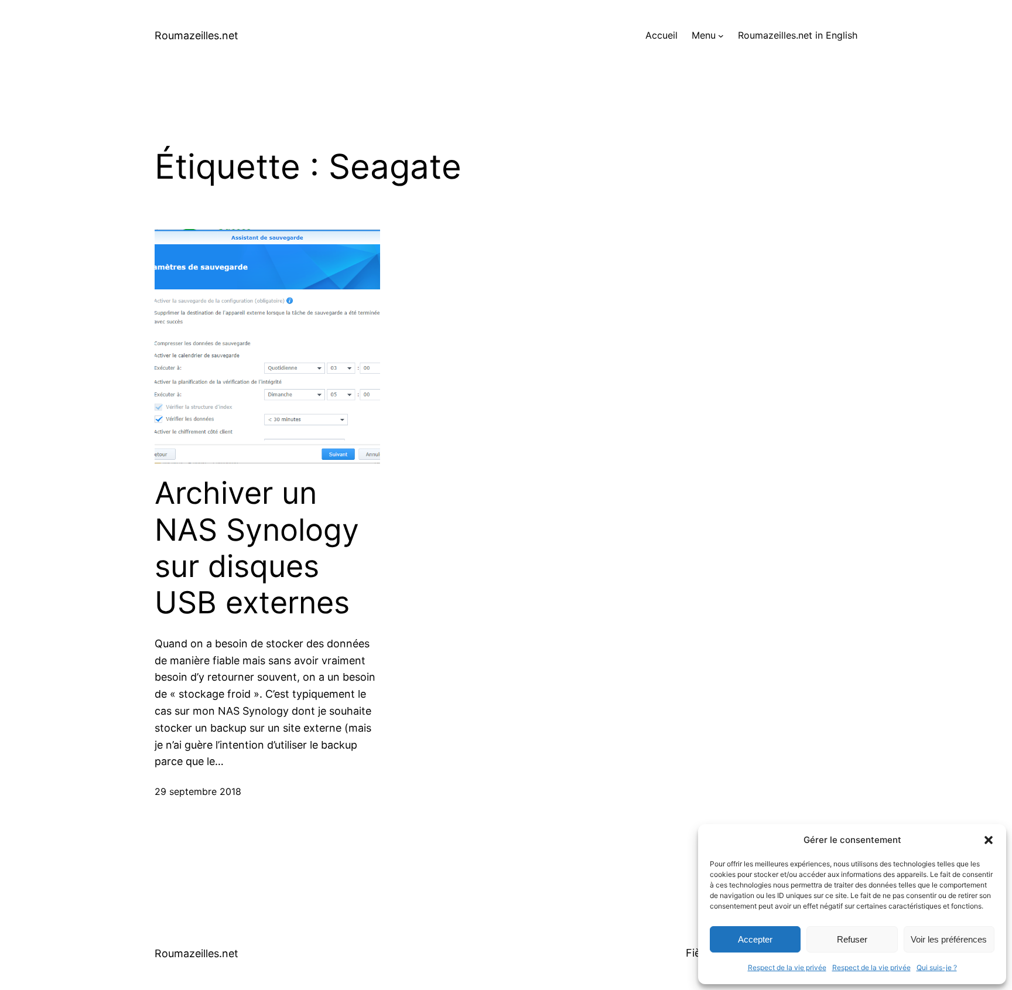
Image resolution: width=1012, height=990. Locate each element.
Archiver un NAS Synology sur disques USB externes (257, 548)
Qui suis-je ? (937, 967)
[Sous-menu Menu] (721, 36)
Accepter (755, 939)
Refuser (852, 939)
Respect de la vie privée (787, 967)
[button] (988, 840)
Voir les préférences (949, 939)
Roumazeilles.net (196, 35)
